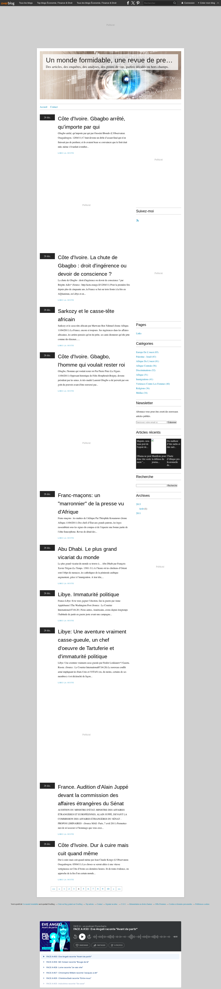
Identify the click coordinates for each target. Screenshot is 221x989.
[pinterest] (138, 3)
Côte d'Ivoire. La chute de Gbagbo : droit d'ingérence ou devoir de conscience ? (92, 265)
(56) (146, 365)
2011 (138, 513)
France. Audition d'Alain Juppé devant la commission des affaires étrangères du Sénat (93, 795)
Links (138, 333)
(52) (145, 370)
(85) (147, 352)
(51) (142, 374)
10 (108, 888)
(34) (141, 392)
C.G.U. (123, 904)
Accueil (43, 106)
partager (101, 945)
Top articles (90, 904)
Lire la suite (66, 153)
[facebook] (128, 3)
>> (119, 888)
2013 (138, 504)
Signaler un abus (112, 904)
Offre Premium (160, 904)
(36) (143, 388)
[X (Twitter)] (133, 3)
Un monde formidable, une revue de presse (110, 60)
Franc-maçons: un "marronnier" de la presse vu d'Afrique (91, 503)
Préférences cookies (202, 904)
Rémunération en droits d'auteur (140, 904)
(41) (144, 379)
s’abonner (83, 945)
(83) (146, 356)
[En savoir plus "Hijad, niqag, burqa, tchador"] (158, 446)
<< (53, 888)
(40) (153, 383)
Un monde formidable (30, 904)
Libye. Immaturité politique (88, 594)
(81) (147, 361)
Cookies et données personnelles (180, 904)
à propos (118, 945)
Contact (54, 106)
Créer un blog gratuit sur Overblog (70, 904)
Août (141, 508)
